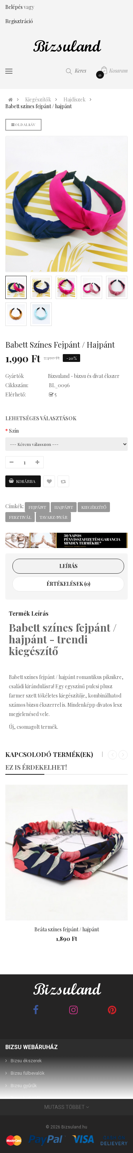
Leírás (68, 566)
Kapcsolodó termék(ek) (49, 754)
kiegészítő (93, 507)
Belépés (14, 7)
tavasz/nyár (53, 517)
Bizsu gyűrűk (24, 1085)
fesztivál (20, 517)
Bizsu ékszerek (26, 1060)
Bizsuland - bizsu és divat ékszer (84, 376)
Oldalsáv (25, 124)
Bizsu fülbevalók (28, 1073)
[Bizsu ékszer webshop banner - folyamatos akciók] (66, 540)
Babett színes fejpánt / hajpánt (38, 106)
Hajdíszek (74, 99)
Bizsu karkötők (26, 1098)
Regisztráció (19, 21)
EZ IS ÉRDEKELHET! (36, 767)
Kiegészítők (38, 99)
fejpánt (37, 507)
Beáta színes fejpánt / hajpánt (66, 929)
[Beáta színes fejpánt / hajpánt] (66, 853)
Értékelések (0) (68, 583)
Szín (14, 430)
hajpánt (63, 507)
